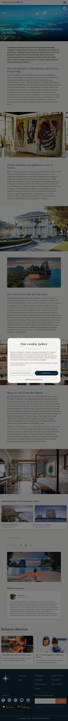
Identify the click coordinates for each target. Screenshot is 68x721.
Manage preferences (34, 379)
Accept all (46, 373)
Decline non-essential (21, 373)
